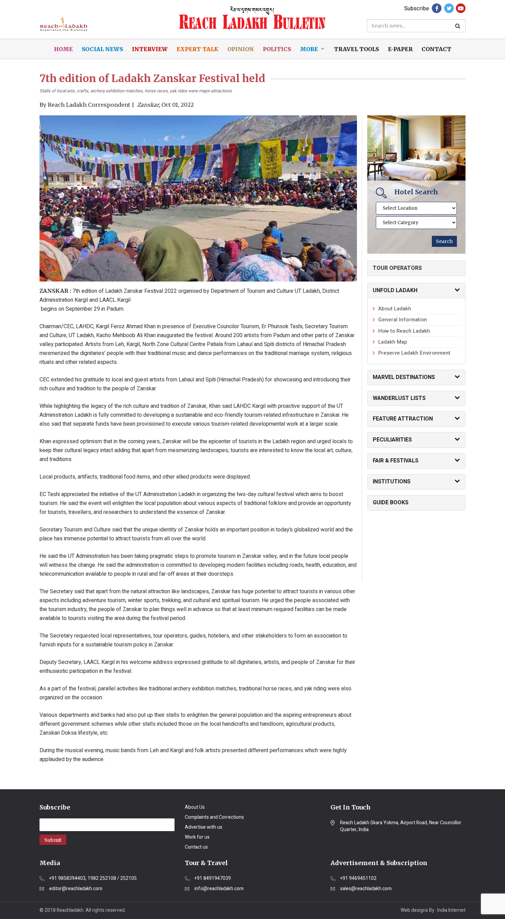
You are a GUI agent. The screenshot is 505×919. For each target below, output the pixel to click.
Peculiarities (392, 440)
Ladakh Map (392, 342)
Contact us (196, 847)
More (309, 49)
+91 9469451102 (358, 878)
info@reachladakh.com (219, 888)
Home (63, 49)
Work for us (197, 837)
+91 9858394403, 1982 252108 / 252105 (93, 878)
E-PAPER (400, 49)
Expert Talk (197, 49)
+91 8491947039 (212, 878)
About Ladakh (394, 308)
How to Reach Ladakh (404, 331)
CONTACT (436, 49)
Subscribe (416, 8)
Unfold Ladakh (395, 290)
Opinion (240, 49)
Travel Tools (356, 49)
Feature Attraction (403, 419)
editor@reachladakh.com (75, 888)
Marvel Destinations (404, 377)
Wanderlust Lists (399, 398)
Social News (102, 49)
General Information (402, 319)
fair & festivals (395, 461)
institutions (392, 482)
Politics (277, 49)
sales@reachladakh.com (366, 888)
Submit (52, 840)
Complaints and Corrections (214, 817)
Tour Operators (397, 268)
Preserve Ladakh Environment (414, 353)
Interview (150, 49)
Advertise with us (203, 827)
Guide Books (390, 502)
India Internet (451, 910)
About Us (195, 807)
